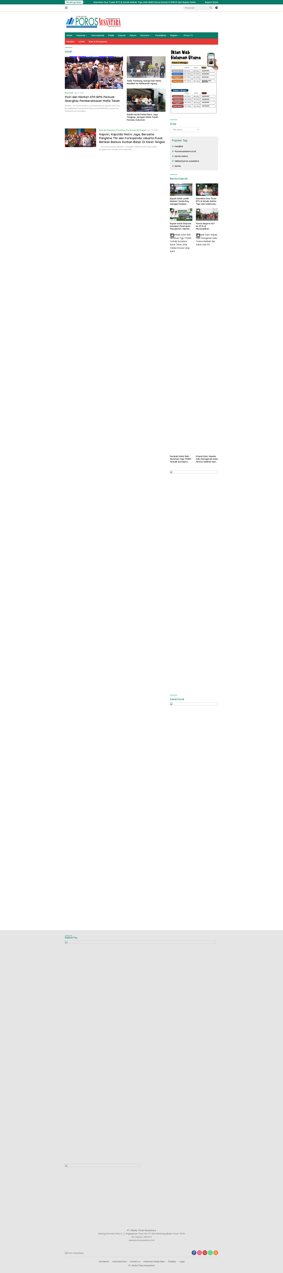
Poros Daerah (132, 130)
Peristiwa (120, 130)
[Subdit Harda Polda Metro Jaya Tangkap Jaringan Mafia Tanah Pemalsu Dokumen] (146, 100)
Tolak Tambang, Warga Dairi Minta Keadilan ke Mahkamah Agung (144, 82)
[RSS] (215, 1253)
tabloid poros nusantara (187, 161)
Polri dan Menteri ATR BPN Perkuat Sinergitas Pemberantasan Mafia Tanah (92, 99)
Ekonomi (144, 35)
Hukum (133, 35)
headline (179, 146)
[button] (211, 7)
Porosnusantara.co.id (185, 151)
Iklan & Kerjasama (98, 41)
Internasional (97, 35)
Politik (111, 35)
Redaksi (70, 41)
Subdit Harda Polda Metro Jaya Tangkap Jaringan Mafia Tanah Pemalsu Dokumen (142, 117)
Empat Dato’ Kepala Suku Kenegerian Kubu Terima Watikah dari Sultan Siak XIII (207, 459)
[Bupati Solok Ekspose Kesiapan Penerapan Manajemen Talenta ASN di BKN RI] (181, 214)
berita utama (181, 156)
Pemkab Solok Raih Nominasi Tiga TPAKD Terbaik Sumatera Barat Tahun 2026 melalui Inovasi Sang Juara (180, 459)
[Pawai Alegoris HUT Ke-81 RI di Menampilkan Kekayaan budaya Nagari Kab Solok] (207, 214)
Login (182, 1261)
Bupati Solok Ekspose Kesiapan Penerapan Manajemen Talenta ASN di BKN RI (205, 2)
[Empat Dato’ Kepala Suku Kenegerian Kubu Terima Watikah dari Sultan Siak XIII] (207, 343)
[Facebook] (194, 1253)
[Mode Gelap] (216, 7)
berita (178, 166)
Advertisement (119, 1261)
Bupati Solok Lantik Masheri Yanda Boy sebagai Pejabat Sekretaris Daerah (179, 201)
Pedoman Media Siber (154, 1261)
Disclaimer (104, 1261)
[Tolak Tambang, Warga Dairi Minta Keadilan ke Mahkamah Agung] (146, 67)
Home (69, 35)
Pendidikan (160, 35)
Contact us (135, 1261)
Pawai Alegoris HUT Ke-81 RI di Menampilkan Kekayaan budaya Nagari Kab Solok (205, 226)
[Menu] (67, 7)
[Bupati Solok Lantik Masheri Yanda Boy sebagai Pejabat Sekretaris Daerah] (181, 189)
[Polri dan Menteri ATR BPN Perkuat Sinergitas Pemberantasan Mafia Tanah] (94, 72)
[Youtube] (205, 1253)
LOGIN (82, 41)
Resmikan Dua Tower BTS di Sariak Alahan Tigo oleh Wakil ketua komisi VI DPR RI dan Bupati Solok (105, 2)
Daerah (121, 35)
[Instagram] (199, 1253)
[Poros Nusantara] (94, 21)
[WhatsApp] (210, 1253)
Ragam (173, 35)
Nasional (80, 35)
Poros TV (188, 35)
